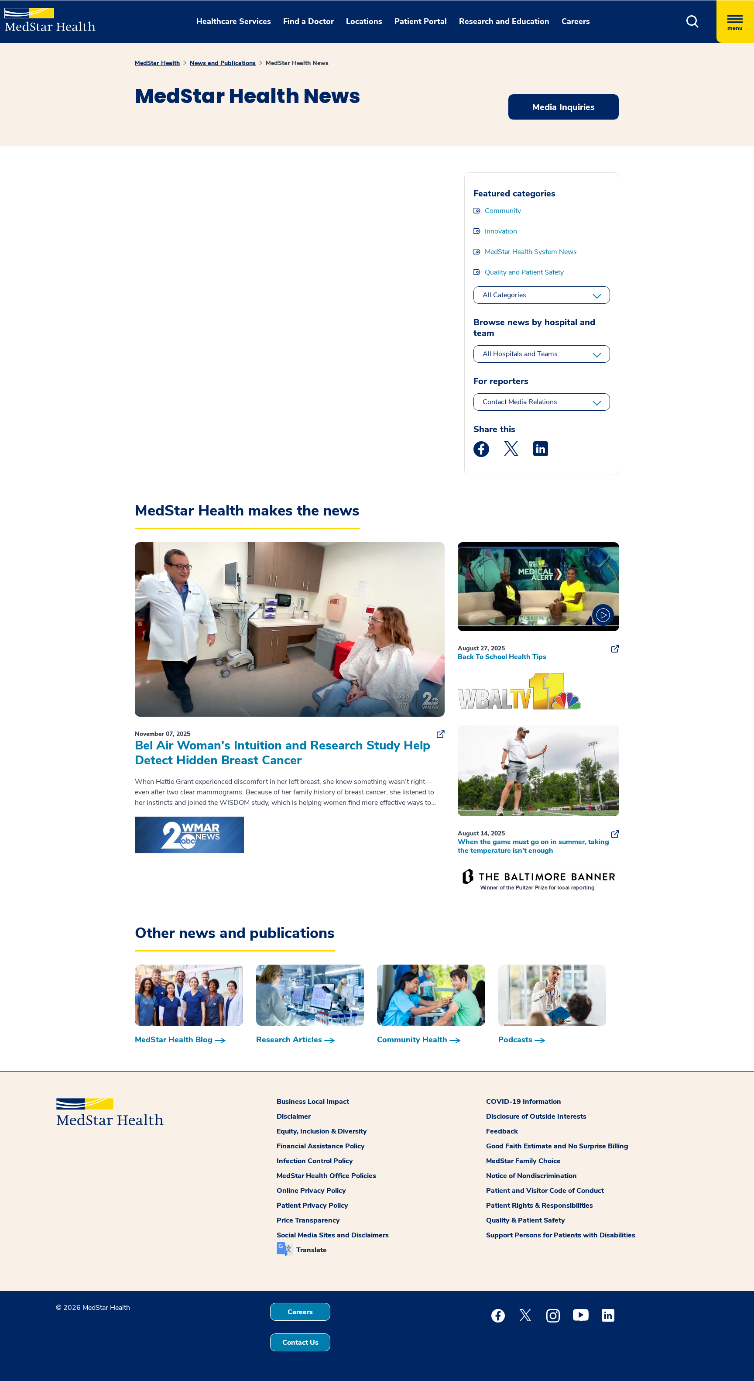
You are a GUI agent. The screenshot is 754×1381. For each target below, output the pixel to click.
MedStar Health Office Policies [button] (326, 1176)
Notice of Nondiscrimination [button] (531, 1176)
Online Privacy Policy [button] (311, 1190)
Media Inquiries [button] (563, 107)
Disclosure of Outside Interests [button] (536, 1116)
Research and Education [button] (504, 21)
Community (503, 210)
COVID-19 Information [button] (523, 1101)
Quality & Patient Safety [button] (525, 1220)
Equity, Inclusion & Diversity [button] (322, 1131)
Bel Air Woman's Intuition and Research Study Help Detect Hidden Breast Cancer (282, 753)
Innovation (501, 231)
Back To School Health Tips (502, 657)
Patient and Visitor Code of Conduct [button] (545, 1190)
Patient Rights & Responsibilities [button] (539, 1205)
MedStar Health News (297, 63)
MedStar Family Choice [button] (523, 1161)
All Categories (504, 295)
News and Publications (223, 63)
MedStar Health (157, 63)
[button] (692, 21)
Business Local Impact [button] (313, 1101)
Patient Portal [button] (420, 21)
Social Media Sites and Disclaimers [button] (333, 1235)
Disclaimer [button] (294, 1116)
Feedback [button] (502, 1131)
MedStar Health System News (531, 251)
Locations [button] (364, 21)
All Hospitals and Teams (520, 354)
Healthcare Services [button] (233, 21)
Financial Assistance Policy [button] (321, 1146)
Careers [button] (576, 21)
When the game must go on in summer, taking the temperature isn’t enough (533, 846)
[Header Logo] (45, 15)
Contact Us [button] (300, 1342)
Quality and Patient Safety (524, 272)
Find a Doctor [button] (308, 21)
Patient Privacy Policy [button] (312, 1205)
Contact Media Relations (520, 402)
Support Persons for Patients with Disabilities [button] (560, 1235)
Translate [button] (311, 1250)
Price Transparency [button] (308, 1220)
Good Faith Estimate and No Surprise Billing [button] (557, 1146)
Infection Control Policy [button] (315, 1161)
